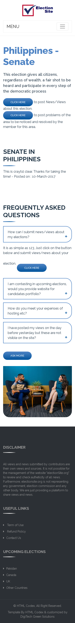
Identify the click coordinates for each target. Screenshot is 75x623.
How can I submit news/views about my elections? (36, 234)
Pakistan (11, 568)
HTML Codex (26, 605)
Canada (11, 575)
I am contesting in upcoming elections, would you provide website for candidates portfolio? (37, 289)
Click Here (18, 102)
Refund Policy (16, 531)
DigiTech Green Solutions (37, 616)
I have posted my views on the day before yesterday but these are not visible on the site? (34, 333)
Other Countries (17, 587)
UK (8, 581)
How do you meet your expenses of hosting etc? (35, 310)
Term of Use (15, 525)
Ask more (17, 355)
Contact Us (13, 538)
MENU (13, 26)
